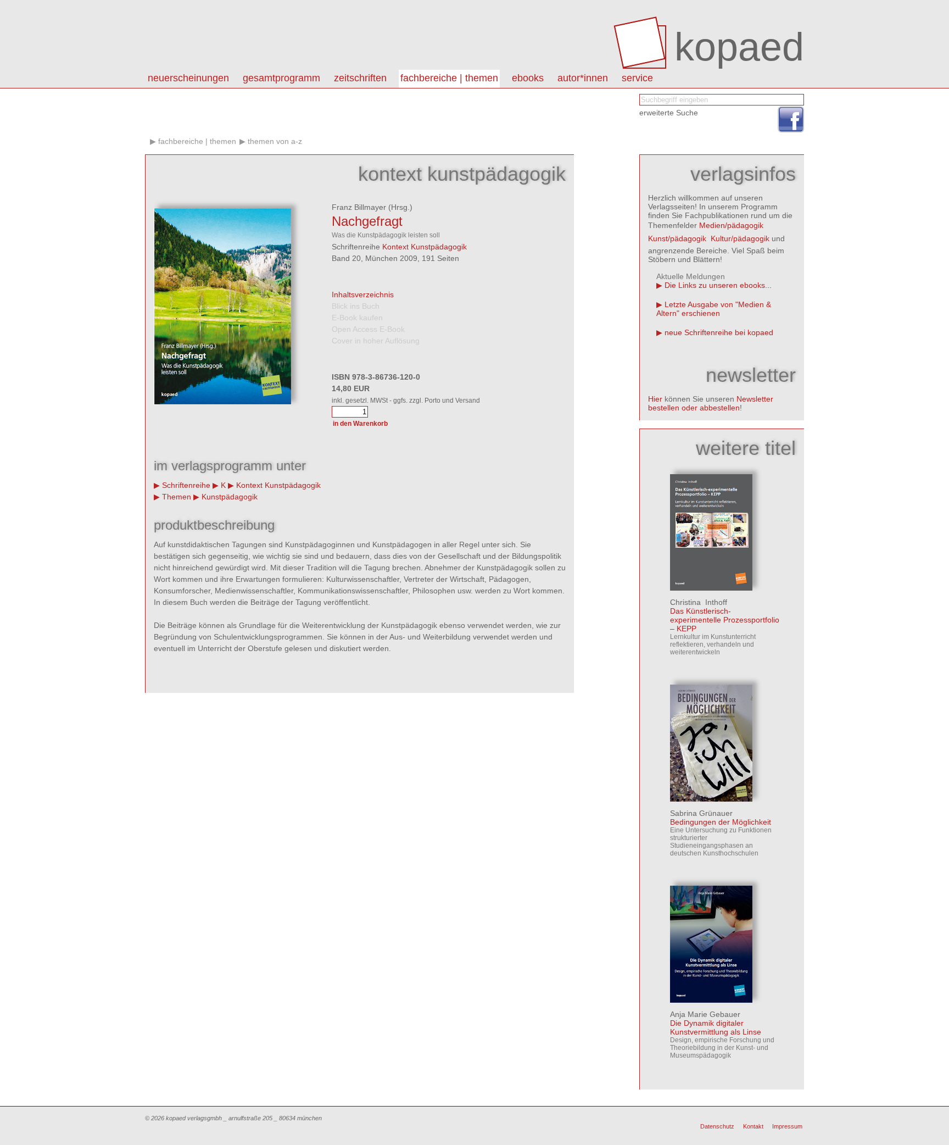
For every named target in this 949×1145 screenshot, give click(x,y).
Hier (655, 398)
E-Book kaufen (357, 317)
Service (637, 78)
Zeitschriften (360, 78)
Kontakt (753, 1126)
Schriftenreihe (186, 485)
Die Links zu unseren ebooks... (718, 285)
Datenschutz (717, 1126)
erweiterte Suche (668, 112)
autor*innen (582, 78)
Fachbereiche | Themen (449, 78)
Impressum (787, 1126)
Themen (176, 496)
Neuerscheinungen (188, 78)
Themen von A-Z (275, 141)
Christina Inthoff (698, 602)
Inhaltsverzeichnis (363, 294)
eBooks (528, 78)
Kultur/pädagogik (740, 238)
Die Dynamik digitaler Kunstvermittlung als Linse (715, 1027)
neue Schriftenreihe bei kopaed (719, 332)
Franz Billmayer (359, 207)
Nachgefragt (367, 221)
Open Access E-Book (368, 329)
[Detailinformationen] (711, 587)
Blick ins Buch (355, 306)
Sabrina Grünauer (701, 813)
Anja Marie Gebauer (705, 1014)
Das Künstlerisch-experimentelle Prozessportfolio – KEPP (724, 620)
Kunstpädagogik (230, 496)
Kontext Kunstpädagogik (424, 246)
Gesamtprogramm (281, 78)
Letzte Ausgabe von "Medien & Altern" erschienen (713, 309)
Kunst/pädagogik (677, 238)
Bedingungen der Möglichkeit (720, 822)
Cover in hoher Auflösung (376, 340)
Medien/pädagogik (731, 225)
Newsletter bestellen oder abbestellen (710, 403)
